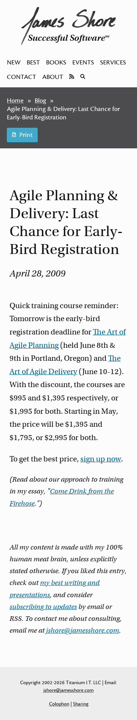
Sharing (80, 704)
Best (33, 62)
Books (56, 62)
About (52, 77)
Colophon (59, 704)
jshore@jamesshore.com (82, 630)
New (14, 62)
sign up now (100, 459)
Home (15, 100)
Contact (21, 77)
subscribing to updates (43, 607)
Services (113, 62)
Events (83, 62)
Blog (40, 100)
